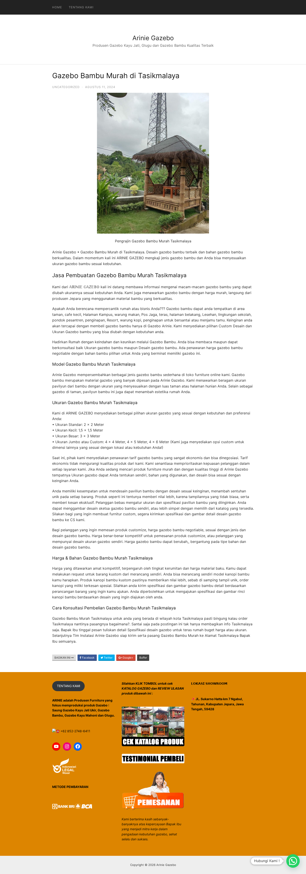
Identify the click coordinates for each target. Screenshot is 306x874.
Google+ (127, 657)
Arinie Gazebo (153, 38)
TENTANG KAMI (68, 686)
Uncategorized (66, 87)
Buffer (143, 657)
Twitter (107, 657)
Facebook (88, 657)
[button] (293, 861)
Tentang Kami (81, 7)
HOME (57, 7)
